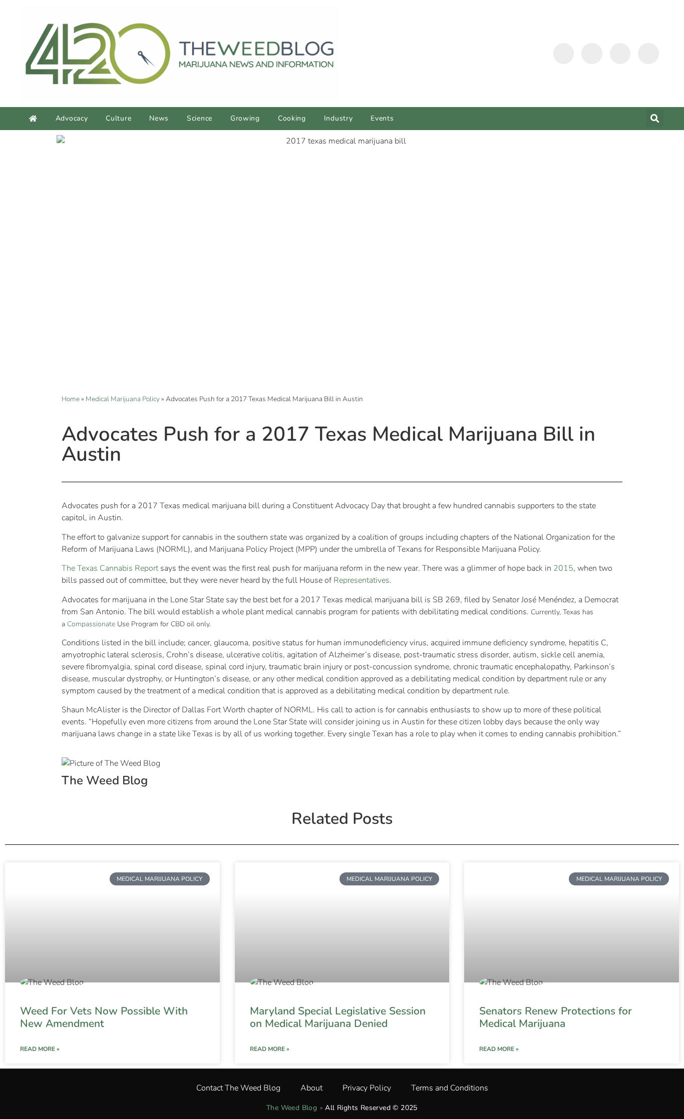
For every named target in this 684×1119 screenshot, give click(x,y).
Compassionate (92, 624)
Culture (118, 118)
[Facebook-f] (563, 53)
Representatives (361, 580)
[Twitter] (591, 53)
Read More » (40, 1049)
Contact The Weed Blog (238, 1087)
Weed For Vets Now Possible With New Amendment (104, 1017)
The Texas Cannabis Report (110, 568)
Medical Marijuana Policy (123, 399)
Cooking (292, 118)
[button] (654, 118)
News (159, 118)
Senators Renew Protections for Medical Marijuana (555, 1017)
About (311, 1087)
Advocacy (72, 118)
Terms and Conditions (449, 1087)
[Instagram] (620, 53)
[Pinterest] (648, 53)
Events (382, 118)
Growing (245, 118)
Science (199, 118)
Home (71, 399)
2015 (563, 568)
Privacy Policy (367, 1087)
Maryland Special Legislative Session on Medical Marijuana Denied (338, 1017)
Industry (338, 118)
